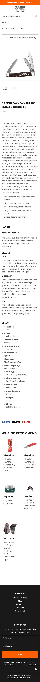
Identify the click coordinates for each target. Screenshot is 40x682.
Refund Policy (29, 662)
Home (4, 22)
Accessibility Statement (27, 665)
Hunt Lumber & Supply (22, 675)
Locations (20, 607)
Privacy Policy (16, 662)
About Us (20, 604)
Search (6, 662)
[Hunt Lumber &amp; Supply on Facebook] (36, 669)
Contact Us (20, 611)
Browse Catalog (20, 597)
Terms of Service (9, 665)
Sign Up (20, 654)
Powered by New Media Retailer (19, 678)
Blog (20, 601)
